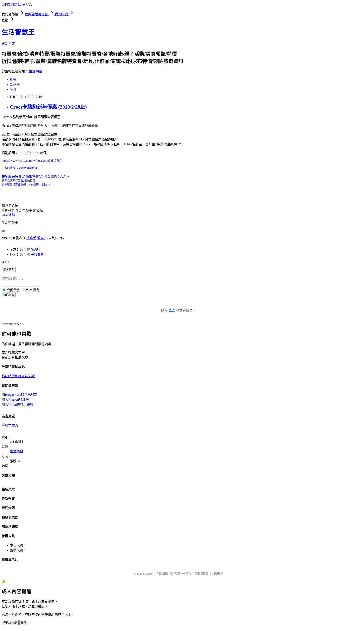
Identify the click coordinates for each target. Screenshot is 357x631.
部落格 (15, 84)
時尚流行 (33, 249)
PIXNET (147, 573)
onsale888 (8, 214)
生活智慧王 (18, 32)
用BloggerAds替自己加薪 (19, 394)
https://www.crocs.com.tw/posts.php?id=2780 (31, 160)
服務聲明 (217, 573)
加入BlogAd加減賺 (15, 399)
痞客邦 (31, 238)
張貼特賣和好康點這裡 (18, 376)
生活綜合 (35, 71)
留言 (40, 238)
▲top (5, 261)
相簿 (13, 79)
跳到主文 (8, 43)
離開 (23, 622)
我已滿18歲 (10, 622)
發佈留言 (8, 295)
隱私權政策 (201, 573)
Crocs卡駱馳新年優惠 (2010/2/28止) (48, 107)
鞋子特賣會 (35, 254)
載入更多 (8, 269)
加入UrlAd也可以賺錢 (17, 404)
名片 (13, 89)
